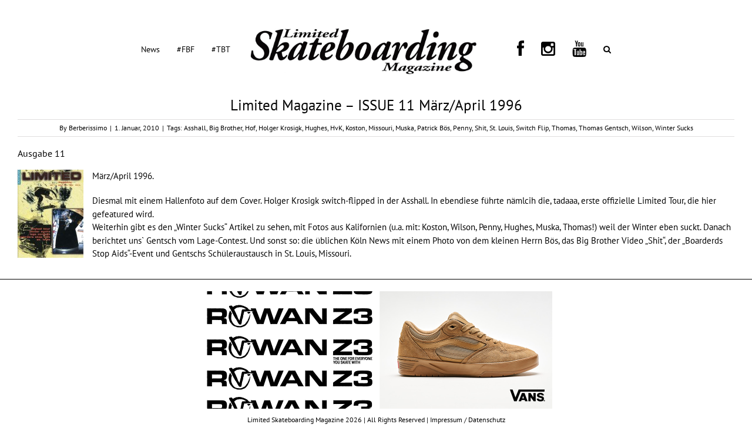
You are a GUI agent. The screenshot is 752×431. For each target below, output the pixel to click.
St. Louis (501, 127)
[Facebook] (512, 48)
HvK (336, 127)
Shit (480, 127)
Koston (355, 127)
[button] (556, 48)
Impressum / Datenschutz (467, 419)
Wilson (642, 127)
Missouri (380, 127)
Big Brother (225, 127)
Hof (250, 127)
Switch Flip (532, 127)
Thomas (564, 127)
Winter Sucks (674, 127)
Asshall (195, 127)
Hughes (316, 127)
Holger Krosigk (280, 127)
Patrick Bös (433, 127)
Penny (462, 127)
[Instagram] (526, 48)
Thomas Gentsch (604, 127)
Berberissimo (88, 127)
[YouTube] (543, 48)
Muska (404, 127)
